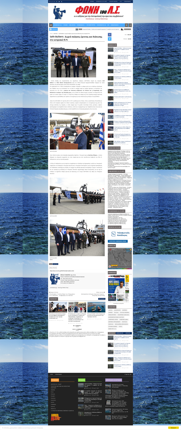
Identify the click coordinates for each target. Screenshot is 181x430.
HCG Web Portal (91, 25)
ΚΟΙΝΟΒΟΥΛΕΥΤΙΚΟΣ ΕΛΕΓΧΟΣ (116, 317)
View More (102, 298)
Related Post (53, 299)
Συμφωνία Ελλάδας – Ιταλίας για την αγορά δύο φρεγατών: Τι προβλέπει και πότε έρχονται (66, 29)
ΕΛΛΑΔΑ (116, 312)
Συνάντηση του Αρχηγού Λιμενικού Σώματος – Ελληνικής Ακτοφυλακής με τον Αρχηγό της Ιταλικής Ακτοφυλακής (120, 164)
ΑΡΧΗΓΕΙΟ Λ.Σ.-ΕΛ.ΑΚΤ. (101, 1)
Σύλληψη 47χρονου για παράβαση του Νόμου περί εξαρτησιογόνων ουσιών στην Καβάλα (122, 91)
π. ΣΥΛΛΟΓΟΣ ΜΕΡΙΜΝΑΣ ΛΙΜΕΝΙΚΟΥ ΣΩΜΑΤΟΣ (62, 410)
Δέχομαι (173, 428)
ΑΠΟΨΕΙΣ (124, 310)
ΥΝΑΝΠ (65, 25)
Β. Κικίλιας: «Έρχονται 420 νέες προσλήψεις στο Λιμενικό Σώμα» (119, 167)
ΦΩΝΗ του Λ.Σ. (112, 328)
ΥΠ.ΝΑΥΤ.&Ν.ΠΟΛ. (113, 1)
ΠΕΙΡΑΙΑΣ (111, 324)
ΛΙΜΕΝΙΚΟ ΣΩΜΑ (93, 29)
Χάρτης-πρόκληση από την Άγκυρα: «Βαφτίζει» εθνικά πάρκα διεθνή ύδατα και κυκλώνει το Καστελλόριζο (122, 84)
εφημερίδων (122, 303)
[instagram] (131, 374)
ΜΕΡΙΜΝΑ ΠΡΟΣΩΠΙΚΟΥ (114, 321)
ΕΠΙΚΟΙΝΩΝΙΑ (127, 1)
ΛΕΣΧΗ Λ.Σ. (53, 408)
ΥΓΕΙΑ (120, 326)
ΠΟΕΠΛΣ (53, 390)
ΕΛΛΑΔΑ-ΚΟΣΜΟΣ (124, 312)
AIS (108, 25)
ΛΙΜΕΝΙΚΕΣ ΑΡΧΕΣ (113, 319)
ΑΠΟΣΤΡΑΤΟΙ (117, 310)
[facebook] (57, 2)
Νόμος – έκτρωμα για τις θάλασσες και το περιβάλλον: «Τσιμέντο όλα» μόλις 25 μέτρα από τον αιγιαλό (122, 71)
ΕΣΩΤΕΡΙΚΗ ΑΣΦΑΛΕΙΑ (123, 314)
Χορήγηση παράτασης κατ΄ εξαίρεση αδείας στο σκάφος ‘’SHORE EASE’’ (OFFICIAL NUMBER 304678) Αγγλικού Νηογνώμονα (120, 215)
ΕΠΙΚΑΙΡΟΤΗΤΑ (112, 314)
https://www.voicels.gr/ (67, 278)
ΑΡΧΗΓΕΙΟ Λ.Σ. (58, 25)
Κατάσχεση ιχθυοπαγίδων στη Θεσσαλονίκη (122, 96)
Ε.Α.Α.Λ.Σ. (53, 406)
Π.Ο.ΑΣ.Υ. (53, 396)
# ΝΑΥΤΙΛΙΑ (55, 264)
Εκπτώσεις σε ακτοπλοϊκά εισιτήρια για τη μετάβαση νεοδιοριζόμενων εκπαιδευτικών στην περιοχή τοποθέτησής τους (57, 316)
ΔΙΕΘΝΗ (110, 312)
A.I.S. (121, 1)
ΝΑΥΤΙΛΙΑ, (60, 43)
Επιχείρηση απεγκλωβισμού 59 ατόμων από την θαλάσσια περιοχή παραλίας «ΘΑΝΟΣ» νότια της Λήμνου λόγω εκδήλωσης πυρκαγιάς (119, 152)
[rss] (62, 2)
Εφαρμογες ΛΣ (101, 25)
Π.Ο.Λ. (52, 392)
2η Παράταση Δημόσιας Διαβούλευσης (117, 222)
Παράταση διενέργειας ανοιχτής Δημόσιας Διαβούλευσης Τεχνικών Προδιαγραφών (117, 220)
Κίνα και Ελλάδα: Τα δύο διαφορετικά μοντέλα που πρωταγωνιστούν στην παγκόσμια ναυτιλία (96, 315)
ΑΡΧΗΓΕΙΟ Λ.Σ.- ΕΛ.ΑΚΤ (56, 384)
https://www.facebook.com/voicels (72, 280)
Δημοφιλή (119, 333)
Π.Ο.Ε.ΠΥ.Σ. (53, 400)
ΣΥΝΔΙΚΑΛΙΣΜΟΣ (113, 326)
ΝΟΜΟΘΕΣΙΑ (80, 25)
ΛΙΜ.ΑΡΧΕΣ (72, 25)
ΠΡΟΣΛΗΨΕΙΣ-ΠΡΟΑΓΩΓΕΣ (121, 324)
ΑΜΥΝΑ (110, 310)
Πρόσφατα (112, 333)
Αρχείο (128, 333)
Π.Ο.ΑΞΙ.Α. (53, 398)
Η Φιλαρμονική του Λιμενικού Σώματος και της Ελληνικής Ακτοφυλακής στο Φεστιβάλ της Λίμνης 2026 (122, 64)
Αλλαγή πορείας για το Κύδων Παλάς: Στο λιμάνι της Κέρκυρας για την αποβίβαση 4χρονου (122, 128)
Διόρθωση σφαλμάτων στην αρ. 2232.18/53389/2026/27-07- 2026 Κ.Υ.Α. (117, 218)
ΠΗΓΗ (51, 259)
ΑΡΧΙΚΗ (92, 1)
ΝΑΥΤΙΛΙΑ (55, 33)
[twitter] (59, 2)
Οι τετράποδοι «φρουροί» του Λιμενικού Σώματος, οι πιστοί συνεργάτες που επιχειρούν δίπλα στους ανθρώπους (119, 29)
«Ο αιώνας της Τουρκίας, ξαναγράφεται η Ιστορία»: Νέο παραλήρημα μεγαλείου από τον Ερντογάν (122, 136)
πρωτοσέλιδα (116, 303)
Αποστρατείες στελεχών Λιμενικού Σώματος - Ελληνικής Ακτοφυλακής (120, 386)
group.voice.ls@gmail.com (68, 283)
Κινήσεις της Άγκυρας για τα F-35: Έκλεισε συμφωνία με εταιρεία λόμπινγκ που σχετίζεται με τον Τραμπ (122, 104)
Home (51, 33)
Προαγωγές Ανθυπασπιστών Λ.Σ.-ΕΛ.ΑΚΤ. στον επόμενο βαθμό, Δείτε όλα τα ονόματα (120, 417)
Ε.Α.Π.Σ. (52, 402)
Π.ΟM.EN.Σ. (53, 404)
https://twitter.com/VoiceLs (69, 281)
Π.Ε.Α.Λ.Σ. (53, 394)
